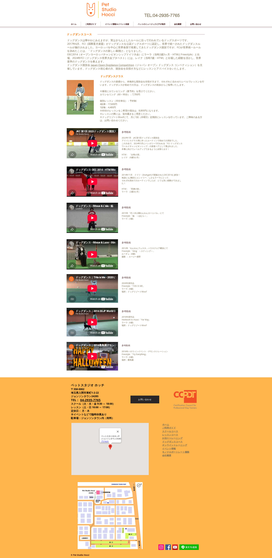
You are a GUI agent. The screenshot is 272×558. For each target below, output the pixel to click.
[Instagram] (161, 547)
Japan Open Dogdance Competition (112, 65)
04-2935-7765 (90, 400)
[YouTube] (175, 547)
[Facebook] (168, 547)
